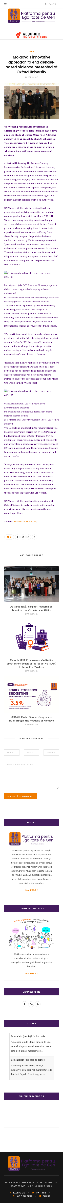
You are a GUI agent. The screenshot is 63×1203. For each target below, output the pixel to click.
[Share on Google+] (28, 536)
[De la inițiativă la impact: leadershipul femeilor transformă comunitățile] (31, 584)
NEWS (31, 52)
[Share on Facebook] (17, 536)
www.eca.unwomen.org (25, 521)
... (42, 1050)
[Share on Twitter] (23, 536)
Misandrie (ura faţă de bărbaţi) (28, 1036)
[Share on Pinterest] (34, 536)
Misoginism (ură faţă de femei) (28, 1059)
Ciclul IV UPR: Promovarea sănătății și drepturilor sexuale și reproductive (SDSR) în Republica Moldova (31, 663)
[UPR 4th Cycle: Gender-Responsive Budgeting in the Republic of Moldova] (31, 694)
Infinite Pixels (43, 1186)
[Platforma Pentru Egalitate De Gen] (31, 15)
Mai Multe (31, 890)
